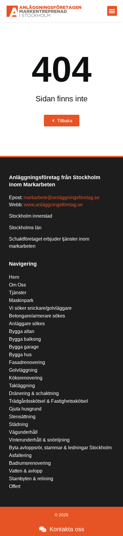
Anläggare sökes (27, 323)
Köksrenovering (25, 377)
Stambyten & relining (31, 478)
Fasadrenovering (27, 362)
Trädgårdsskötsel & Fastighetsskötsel (48, 401)
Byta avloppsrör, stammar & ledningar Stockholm (60, 447)
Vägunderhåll (23, 432)
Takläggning (22, 385)
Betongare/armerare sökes (37, 315)
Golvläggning (23, 370)
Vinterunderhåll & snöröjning (39, 439)
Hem (14, 277)
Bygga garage (24, 346)
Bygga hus (20, 354)
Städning (18, 424)
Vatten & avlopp (25, 470)
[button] (112, 11)
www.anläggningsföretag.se (53, 204)
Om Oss (17, 284)
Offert (14, 486)
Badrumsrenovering (30, 463)
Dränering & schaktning (34, 393)
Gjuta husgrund (25, 408)
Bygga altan (21, 331)
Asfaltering (20, 455)
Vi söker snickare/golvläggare (40, 308)
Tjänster (17, 292)
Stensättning (22, 416)
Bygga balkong (25, 339)
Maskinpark (21, 300)
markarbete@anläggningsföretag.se (61, 197)
